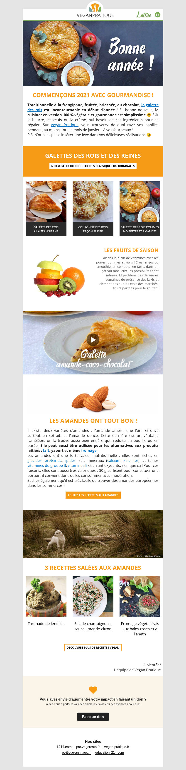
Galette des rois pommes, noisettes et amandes (139, 229)
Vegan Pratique (64, 124)
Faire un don (93, 717)
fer (136, 460)
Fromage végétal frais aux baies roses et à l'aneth (140, 629)
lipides (70, 460)
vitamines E (77, 465)
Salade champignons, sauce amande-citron (92, 626)
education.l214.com (109, 752)
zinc (127, 460)
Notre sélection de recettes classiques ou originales (93, 166)
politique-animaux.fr (76, 752)
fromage (88, 450)
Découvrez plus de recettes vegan (93, 647)
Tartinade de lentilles (46, 623)
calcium (113, 460)
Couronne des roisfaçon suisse (93, 229)
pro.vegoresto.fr (88, 747)
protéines (53, 460)
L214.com (64, 747)
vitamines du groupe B (46, 465)
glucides (34, 460)
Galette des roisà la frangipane (46, 229)
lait (46, 450)
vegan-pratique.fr (116, 747)
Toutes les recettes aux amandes (93, 495)
